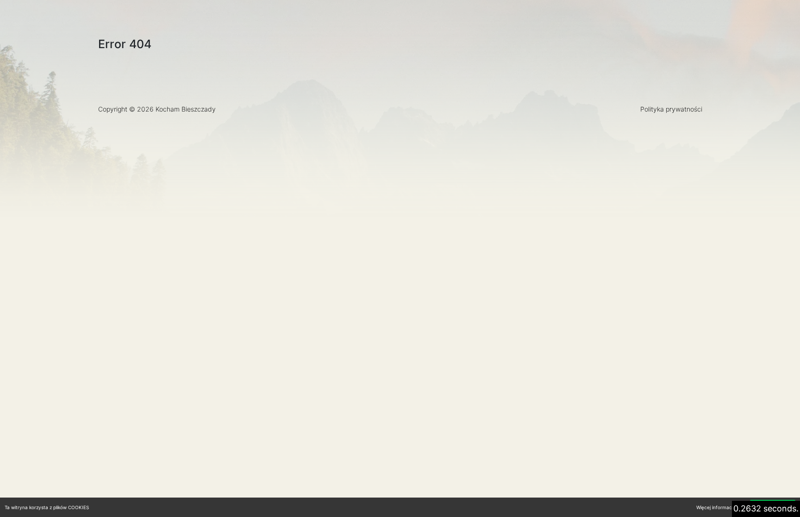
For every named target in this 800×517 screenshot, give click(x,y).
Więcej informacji (715, 507)
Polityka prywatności (671, 109)
